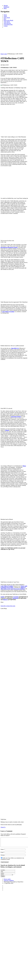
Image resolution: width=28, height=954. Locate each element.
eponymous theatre (16, 416)
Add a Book (7, 21)
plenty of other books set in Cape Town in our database (13, 588)
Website (3, 855)
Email (2, 852)
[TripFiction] (8, 3)
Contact (6, 26)
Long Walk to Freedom (8, 311)
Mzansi (7, 430)
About (5, 16)
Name (3, 849)
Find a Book (7, 17)
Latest (5, 54)
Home (5, 14)
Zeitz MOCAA (15, 348)
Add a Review (7, 23)
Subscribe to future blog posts (8, 606)
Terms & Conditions (9, 880)
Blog (5, 19)
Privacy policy (7, 879)
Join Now (3, 51)
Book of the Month (8, 20)
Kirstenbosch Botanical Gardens (9, 247)
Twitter (3, 596)
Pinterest (5, 599)
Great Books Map (8, 24)
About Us (3, 827)
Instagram (15, 598)
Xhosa (24, 466)
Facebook (16, 596)
